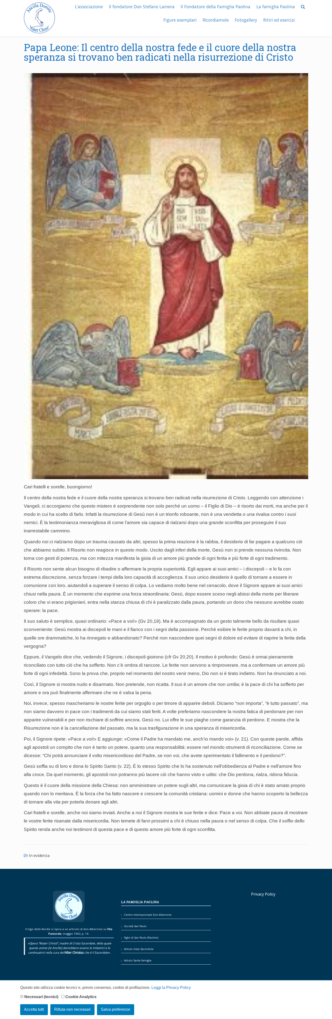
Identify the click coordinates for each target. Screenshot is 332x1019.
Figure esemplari (180, 20)
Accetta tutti (34, 1009)
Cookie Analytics (80, 997)
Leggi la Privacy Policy (171, 987)
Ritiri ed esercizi (279, 20)
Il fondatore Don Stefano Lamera (142, 6)
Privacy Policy (263, 894)
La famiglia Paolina (275, 6)
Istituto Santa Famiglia (137, 960)
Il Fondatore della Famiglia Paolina (215, 6)
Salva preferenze (115, 1009)
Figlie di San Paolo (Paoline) (141, 937)
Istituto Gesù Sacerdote (139, 949)
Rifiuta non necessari (72, 1009)
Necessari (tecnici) (40, 997)
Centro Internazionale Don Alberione (148, 914)
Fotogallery (246, 20)
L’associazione (89, 6)
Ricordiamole (216, 20)
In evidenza (39, 855)
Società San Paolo (135, 926)
